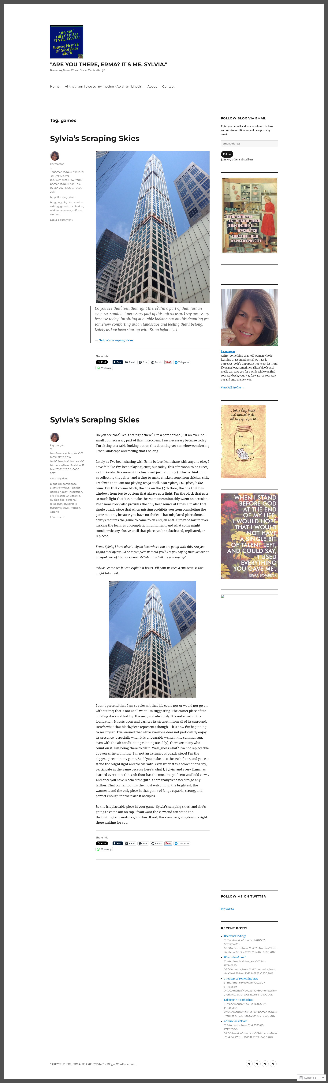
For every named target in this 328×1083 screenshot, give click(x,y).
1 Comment (57, 517)
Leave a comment (61, 219)
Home (55, 86)
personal (71, 499)
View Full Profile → (232, 387)
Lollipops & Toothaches (238, 1000)
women (55, 214)
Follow (227, 154)
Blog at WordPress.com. (121, 1064)
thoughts (56, 507)
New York (65, 210)
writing (54, 511)
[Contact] (273, 1063)
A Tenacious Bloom (235, 1021)
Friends (75, 487)
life (52, 495)
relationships (58, 503)
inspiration (76, 206)
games (64, 206)
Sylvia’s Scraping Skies (95, 138)
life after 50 (62, 495)
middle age (57, 499)
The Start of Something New (241, 978)
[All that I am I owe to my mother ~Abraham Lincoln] (257, 1063)
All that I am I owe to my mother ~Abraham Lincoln (103, 86)
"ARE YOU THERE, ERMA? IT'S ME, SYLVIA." (108, 64)
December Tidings (235, 936)
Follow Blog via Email (243, 118)
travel (66, 507)
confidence (70, 483)
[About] (265, 1063)
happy (64, 491)
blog (53, 197)
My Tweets (227, 908)
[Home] (249, 1063)
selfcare (77, 210)
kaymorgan (57, 163)
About (152, 86)
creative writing (59, 487)
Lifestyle (75, 495)
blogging (56, 202)
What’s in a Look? (234, 957)
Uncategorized (66, 197)
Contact (168, 86)
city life (67, 202)
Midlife (54, 210)
